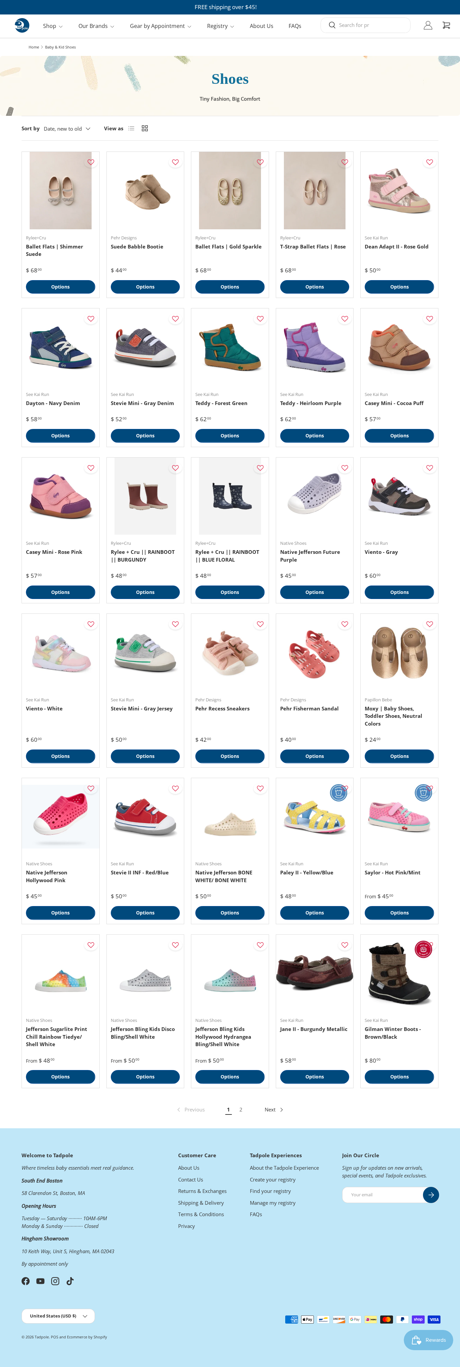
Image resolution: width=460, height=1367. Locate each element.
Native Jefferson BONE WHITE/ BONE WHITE (223, 876)
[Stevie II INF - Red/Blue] (145, 817)
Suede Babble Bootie (137, 246)
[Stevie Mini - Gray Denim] (145, 347)
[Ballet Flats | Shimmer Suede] (60, 190)
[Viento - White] (60, 652)
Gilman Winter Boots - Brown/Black (393, 1033)
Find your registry (270, 1191)
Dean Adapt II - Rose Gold (397, 246)
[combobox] (365, 25)
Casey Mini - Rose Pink (54, 551)
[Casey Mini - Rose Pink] (60, 496)
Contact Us (190, 1179)
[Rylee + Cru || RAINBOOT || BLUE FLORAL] (230, 496)
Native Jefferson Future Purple (310, 555)
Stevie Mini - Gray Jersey (142, 708)
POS (54, 1336)
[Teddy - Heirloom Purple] (315, 347)
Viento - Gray (381, 551)
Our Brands (93, 26)
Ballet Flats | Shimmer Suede (54, 250)
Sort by (31, 128)
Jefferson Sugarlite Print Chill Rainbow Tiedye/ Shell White (56, 1036)
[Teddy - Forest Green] (230, 347)
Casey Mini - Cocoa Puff (394, 403)
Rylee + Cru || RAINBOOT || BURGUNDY (143, 555)
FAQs (295, 26)
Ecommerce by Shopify (87, 1336)
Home (34, 47)
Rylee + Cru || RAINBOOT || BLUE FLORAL (227, 555)
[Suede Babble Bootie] (145, 190)
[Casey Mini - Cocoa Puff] (399, 347)
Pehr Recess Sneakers (222, 708)
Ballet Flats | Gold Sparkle (228, 246)
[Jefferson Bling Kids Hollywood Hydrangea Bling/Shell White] (230, 973)
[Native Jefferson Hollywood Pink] (60, 817)
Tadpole (42, 1336)
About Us (261, 26)
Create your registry (273, 1179)
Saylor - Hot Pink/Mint (393, 872)
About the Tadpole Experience (284, 1167)
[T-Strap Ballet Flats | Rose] (315, 190)
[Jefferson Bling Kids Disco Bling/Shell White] (145, 973)
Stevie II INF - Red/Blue (140, 872)
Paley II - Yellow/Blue (306, 872)
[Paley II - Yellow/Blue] (315, 817)
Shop (49, 26)
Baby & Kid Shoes (60, 47)
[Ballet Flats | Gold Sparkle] (230, 190)
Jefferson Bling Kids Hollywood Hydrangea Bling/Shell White (223, 1036)
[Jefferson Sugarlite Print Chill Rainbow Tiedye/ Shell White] (60, 973)
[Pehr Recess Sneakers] (230, 652)
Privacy (186, 1226)
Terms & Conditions (201, 1214)
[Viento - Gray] (399, 496)
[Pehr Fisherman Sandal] (315, 652)
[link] (190, 1110)
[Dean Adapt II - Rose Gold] (399, 190)
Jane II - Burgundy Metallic (314, 1029)
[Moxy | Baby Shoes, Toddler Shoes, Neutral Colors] (399, 652)
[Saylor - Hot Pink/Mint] (399, 817)
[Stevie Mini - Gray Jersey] (145, 652)
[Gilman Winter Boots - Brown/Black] (399, 973)
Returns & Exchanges (202, 1191)
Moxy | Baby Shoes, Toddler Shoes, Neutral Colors (393, 716)
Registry (217, 26)
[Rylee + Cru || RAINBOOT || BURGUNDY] (145, 496)
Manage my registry (273, 1202)
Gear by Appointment (157, 26)
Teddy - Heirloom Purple (310, 403)
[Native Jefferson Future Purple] (315, 496)
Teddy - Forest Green (221, 403)
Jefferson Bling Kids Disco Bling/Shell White (143, 1033)
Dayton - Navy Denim (53, 403)
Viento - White (44, 708)
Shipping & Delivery (201, 1202)
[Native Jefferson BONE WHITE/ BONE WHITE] (230, 817)
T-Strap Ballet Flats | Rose (313, 246)
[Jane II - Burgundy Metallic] (315, 973)
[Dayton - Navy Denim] (60, 347)
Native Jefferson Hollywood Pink (46, 876)
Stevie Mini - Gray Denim (142, 403)
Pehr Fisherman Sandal (309, 708)
